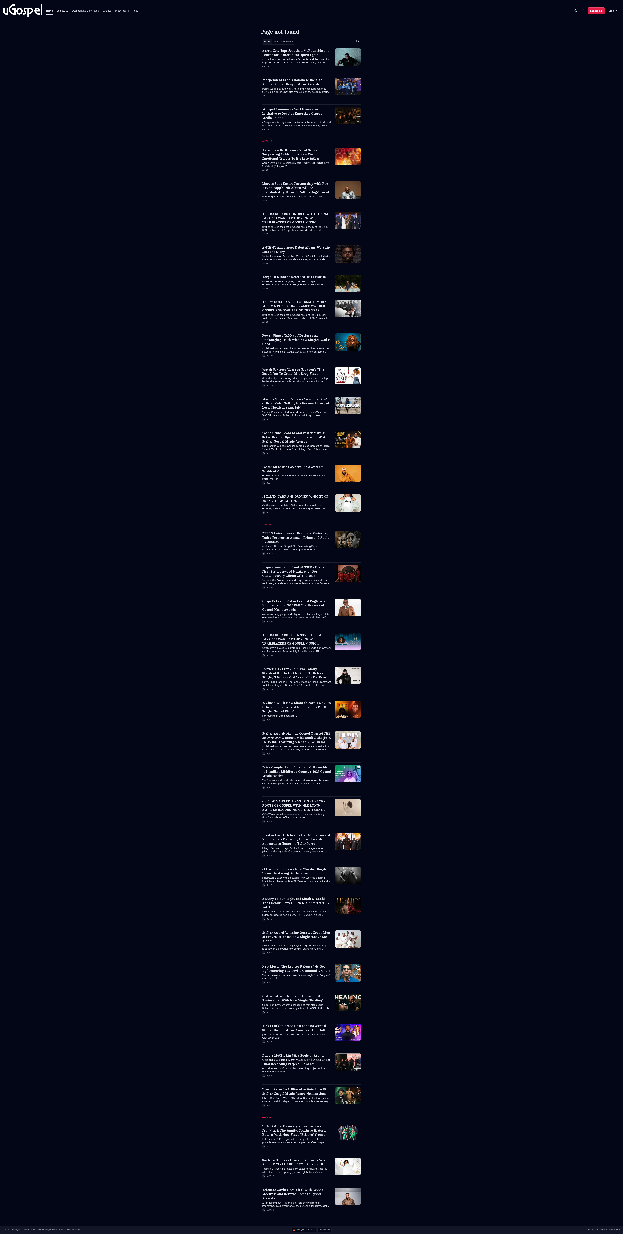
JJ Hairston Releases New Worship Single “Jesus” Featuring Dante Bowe (294, 871)
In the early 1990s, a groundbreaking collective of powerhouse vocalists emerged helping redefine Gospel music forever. (293, 1140)
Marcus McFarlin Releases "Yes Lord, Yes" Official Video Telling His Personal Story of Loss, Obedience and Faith (295, 403)
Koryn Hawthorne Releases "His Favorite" (294, 277)
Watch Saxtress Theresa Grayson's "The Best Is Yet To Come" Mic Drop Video (293, 371)
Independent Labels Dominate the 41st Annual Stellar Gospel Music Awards (292, 82)
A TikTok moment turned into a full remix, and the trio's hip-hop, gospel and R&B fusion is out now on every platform (295, 61)
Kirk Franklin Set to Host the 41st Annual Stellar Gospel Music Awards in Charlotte (294, 1028)
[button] (49, 11)
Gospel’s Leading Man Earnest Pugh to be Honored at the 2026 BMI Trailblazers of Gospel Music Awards (294, 605)
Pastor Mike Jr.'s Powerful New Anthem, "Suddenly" (293, 469)
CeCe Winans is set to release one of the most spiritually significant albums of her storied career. (293, 815)
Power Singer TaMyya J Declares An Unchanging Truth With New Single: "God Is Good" (296, 340)
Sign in (613, 10)
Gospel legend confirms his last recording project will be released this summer (293, 1070)
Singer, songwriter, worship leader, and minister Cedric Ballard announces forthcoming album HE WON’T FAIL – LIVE (296, 1006)
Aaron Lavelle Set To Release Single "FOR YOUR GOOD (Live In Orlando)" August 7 (295, 164)
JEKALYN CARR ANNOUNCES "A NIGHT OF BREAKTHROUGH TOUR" (295, 499)
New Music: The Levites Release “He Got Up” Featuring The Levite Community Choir (296, 968)
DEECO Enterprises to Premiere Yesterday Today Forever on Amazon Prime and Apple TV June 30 (295, 537)
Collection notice (72, 1229)
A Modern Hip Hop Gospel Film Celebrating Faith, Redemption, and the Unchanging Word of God (290, 548)
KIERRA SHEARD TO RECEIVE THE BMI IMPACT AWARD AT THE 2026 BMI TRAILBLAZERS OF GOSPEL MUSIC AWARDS (292, 639)
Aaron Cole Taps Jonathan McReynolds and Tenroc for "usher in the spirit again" (296, 53)
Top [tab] (276, 41)
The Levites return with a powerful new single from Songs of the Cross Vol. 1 (296, 976)
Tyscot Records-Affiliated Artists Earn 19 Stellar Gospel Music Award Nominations (294, 1091)
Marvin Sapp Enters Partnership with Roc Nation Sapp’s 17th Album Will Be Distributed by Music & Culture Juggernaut (295, 188)
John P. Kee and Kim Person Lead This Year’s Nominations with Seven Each (294, 1036)
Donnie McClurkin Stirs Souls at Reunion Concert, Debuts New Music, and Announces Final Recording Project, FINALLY (296, 1060)
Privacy (53, 1229)
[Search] (576, 10)
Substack (590, 1229)
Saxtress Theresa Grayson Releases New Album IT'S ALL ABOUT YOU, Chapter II (294, 1162)
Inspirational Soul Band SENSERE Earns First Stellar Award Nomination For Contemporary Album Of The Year (293, 571)
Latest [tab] (267, 41)
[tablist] (278, 41)
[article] (311, 60)
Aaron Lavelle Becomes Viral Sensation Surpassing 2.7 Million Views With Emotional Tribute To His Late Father (293, 154)
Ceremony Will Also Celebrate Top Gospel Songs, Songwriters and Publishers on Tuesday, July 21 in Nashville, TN (296, 649)
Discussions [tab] (287, 41)
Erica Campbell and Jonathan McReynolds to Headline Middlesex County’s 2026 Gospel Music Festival (296, 771)
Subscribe (596, 10)
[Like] (264, 267)
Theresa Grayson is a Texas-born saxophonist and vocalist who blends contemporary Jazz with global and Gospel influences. (294, 1170)
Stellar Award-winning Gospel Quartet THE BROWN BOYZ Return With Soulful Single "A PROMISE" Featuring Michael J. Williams (296, 737)
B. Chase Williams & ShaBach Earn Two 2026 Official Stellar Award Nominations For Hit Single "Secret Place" (296, 707)
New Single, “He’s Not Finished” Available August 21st (292, 196)
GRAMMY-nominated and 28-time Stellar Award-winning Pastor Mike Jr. (294, 477)
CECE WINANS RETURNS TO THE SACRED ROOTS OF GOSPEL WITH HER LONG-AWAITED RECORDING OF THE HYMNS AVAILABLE (295, 805)
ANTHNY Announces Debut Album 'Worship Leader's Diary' (296, 250)
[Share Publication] (583, 10)
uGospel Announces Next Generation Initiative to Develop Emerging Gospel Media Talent (292, 113)
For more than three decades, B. (280, 715)
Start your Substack (305, 1229)
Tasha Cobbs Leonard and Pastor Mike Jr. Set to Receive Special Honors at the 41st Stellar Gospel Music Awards (294, 437)
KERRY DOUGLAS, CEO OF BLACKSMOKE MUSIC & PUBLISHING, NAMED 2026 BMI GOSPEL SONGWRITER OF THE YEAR (294, 306)
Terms (61, 1229)
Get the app (324, 1229)
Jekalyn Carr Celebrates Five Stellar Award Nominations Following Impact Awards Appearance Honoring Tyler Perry (296, 839)
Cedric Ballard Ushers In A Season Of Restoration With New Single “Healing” (292, 998)
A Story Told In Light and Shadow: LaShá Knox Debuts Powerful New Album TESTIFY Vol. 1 (296, 903)
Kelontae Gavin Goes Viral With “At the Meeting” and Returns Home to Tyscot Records (293, 1194)
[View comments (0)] (287, 70)
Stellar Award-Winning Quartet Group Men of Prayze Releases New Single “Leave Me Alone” (296, 937)
